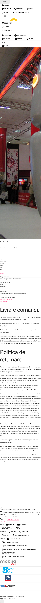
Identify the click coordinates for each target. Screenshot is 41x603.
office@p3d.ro (4, 301)
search (2, 273)
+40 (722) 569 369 (6, 299)
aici (26, 372)
